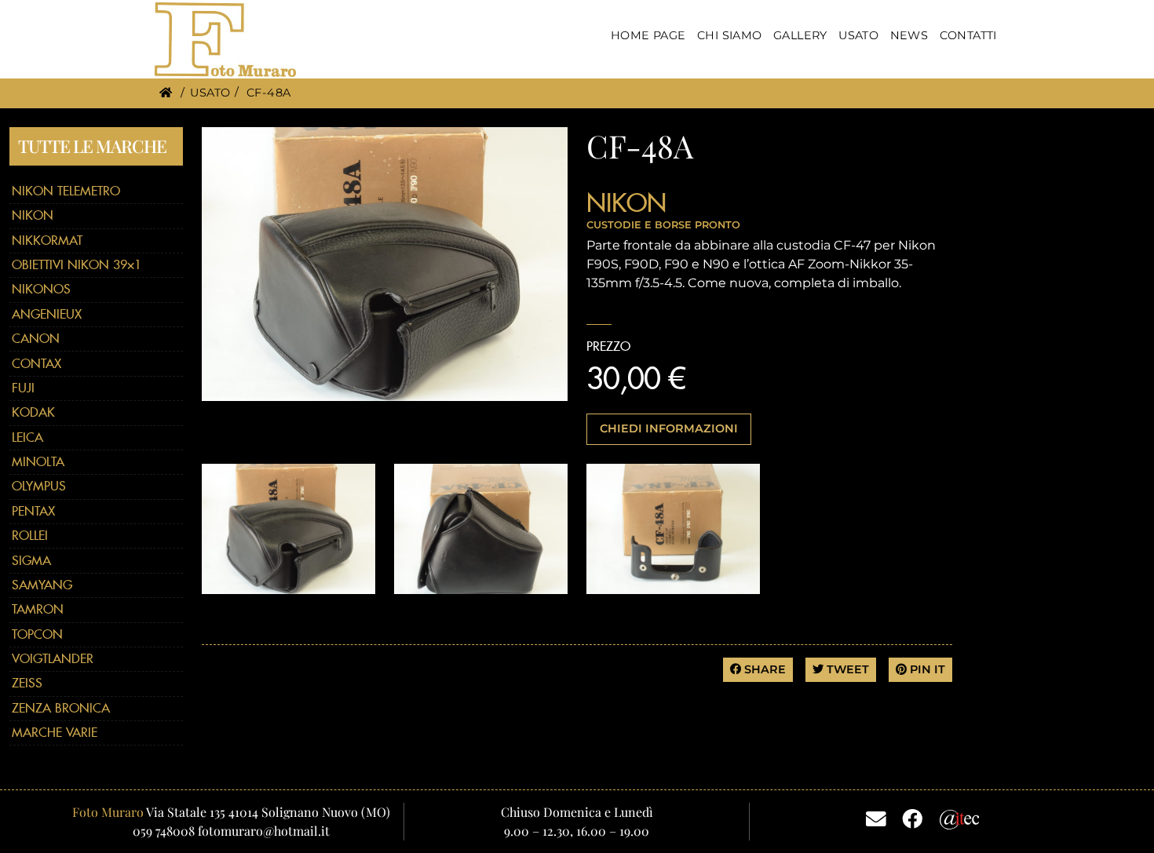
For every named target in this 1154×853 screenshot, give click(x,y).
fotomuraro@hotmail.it (264, 830)
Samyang (42, 585)
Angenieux (47, 314)
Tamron (38, 609)
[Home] (165, 93)
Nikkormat (47, 240)
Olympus (39, 486)
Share (763, 669)
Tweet (846, 669)
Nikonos (41, 289)
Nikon (32, 215)
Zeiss (27, 683)
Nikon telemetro (66, 191)
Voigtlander (52, 659)
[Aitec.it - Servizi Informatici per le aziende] (960, 817)
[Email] (876, 817)
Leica (27, 437)
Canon (36, 338)
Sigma (31, 560)
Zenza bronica (61, 708)
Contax (36, 363)
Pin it (926, 669)
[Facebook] (912, 817)
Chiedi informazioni (669, 428)
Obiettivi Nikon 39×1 (76, 265)
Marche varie (54, 732)
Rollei (30, 535)
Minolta (38, 462)
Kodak (33, 412)
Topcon (37, 634)
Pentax (33, 511)
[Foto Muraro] (225, 39)
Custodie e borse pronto (663, 225)
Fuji (23, 388)
